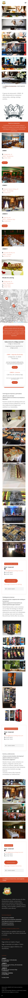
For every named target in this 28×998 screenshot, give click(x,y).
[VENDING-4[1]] (14, 666)
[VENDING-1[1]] (14, 715)
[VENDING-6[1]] (14, 641)
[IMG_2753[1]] (14, 436)
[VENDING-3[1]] (14, 680)
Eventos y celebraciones (8, 924)
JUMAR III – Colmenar (15, 372)
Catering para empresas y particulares (11, 921)
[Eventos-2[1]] (14, 812)
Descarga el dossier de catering (13, 584)
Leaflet (14, 322)
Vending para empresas (8, 923)
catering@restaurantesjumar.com (14, 571)
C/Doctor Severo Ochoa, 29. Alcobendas (12, 964)
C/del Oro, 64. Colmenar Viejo (9, 969)
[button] (25, 2)
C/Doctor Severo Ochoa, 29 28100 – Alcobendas (10, 190)
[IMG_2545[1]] (14, 476)
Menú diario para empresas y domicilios (12, 919)
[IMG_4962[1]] (14, 497)
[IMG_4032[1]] (14, 515)
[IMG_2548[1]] (14, 454)
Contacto (17, 992)
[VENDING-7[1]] (14, 628)
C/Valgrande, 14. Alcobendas (9, 960)
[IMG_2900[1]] (14, 418)
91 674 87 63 (7, 256)
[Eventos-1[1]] (14, 830)
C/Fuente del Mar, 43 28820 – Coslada (8, 253)
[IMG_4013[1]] (14, 549)
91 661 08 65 (7, 285)
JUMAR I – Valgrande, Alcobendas (15, 354)
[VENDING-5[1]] (14, 653)
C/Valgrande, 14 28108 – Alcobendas (7, 155)
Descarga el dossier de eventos (13, 866)
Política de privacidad (6, 990)
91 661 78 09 (7, 158)
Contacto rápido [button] (11, 588)
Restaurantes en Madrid (8, 917)
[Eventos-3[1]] (14, 794)
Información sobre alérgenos (8, 992)
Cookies (24, 990)
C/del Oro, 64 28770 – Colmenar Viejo (8, 218)
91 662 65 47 (7, 192)
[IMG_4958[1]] (14, 533)
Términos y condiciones (17, 990)
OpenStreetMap (20, 322)
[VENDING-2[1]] (14, 697)
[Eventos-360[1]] (14, 782)
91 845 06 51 (7, 221)
